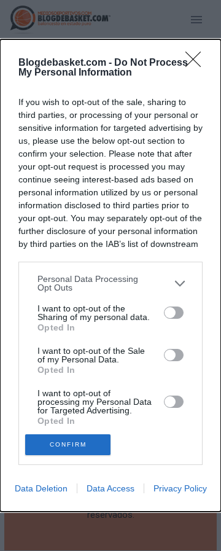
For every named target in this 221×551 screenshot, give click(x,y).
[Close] (197, 63)
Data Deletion (41, 488)
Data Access (110, 488)
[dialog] (110, 275)
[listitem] (110, 283)
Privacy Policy (180, 488)
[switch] (174, 313)
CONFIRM (68, 444)
